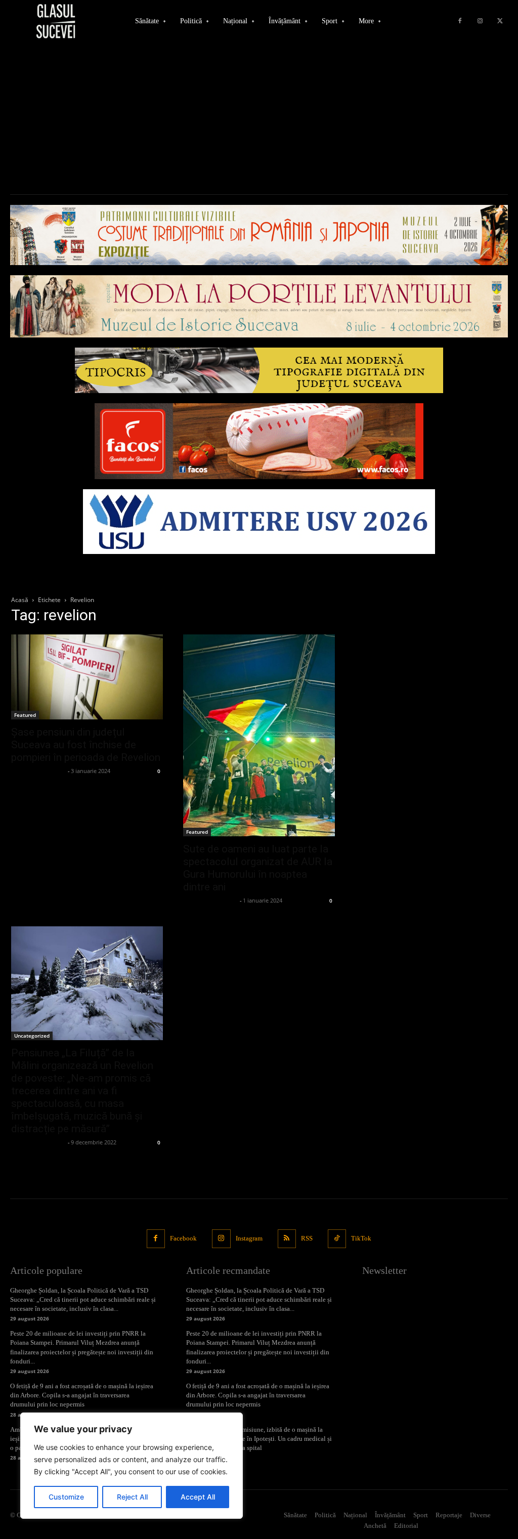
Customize (66, 1496)
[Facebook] (459, 21)
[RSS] (287, 1238)
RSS (307, 1238)
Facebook (183, 1238)
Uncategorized (32, 1035)
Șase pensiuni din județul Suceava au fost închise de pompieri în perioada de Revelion (85, 744)
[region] (131, 1466)
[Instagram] (480, 21)
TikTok (361, 1238)
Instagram (249, 1238)
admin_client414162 (38, 771)
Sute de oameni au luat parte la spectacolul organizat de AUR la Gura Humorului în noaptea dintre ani (257, 868)
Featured (25, 714)
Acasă (19, 599)
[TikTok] (337, 1238)
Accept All (198, 1496)
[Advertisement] (259, 118)
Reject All (132, 1496)
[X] (500, 21)
